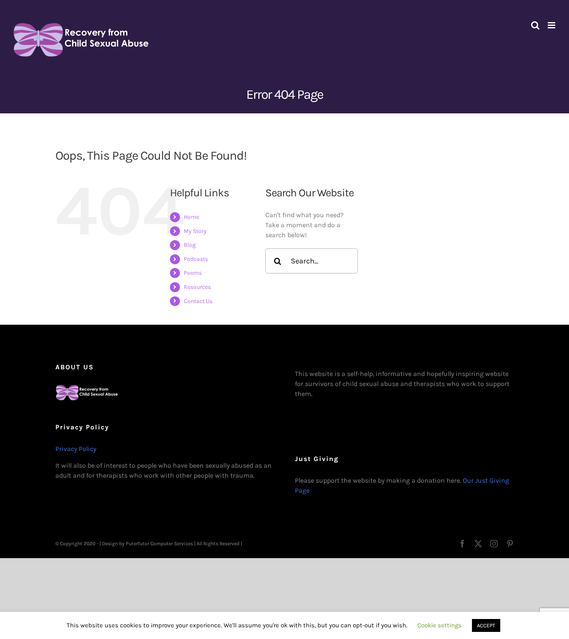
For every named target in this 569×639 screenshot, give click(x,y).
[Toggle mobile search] (535, 25)
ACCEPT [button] (486, 625)
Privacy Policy (75, 449)
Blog (190, 244)
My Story (195, 231)
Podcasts (196, 259)
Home (191, 217)
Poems (193, 272)
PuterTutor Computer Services (159, 543)
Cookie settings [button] (439, 625)
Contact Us (198, 301)
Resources (197, 287)
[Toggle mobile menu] (552, 25)
